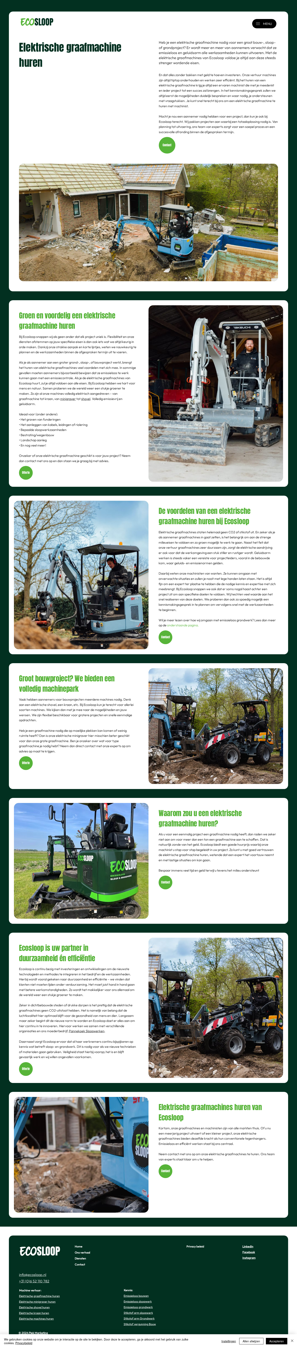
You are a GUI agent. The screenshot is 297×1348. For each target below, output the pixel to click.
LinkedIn (247, 1246)
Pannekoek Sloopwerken (86, 1031)
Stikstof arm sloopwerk (138, 1313)
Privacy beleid (195, 1246)
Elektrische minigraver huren (37, 1301)
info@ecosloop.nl (32, 1274)
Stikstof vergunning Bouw (140, 1324)
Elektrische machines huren (36, 1318)
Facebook (248, 1252)
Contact (80, 1264)
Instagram (249, 1258)
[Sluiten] (292, 1341)
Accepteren (276, 1341)
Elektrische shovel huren (34, 1307)
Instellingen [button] (228, 1341)
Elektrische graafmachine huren (39, 1296)
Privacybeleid (23, 1343)
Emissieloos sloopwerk (138, 1301)
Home (78, 1246)
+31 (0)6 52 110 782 (34, 1281)
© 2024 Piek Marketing (33, 1333)
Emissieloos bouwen (136, 1296)
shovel (85, 399)
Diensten (80, 1258)
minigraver (68, 399)
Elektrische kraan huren (34, 1313)
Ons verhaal (82, 1252)
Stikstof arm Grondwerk (139, 1318)
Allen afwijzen (251, 1341)
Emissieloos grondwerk (138, 1307)
